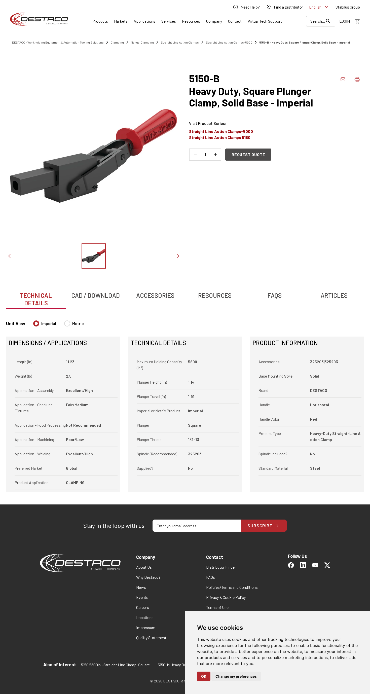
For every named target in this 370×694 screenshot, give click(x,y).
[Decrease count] (195, 155)
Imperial (48, 323)
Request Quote (248, 154)
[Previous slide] (11, 256)
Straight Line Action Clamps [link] (180, 42)
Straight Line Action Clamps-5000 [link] (229, 42)
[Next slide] (176, 256)
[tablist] (185, 296)
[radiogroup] (58, 325)
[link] (246, 7)
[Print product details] (357, 79)
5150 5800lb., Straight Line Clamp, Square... (117, 664)
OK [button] (203, 676)
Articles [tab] (334, 295)
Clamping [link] (117, 42)
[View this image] (94, 256)
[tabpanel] (185, 403)
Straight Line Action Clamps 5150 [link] (219, 137)
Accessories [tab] (155, 295)
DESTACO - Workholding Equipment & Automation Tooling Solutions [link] (58, 42)
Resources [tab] (215, 295)
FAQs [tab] (275, 295)
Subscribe (259, 525)
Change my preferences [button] (236, 676)
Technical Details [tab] (36, 299)
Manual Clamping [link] (142, 42)
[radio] (36, 323)
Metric (78, 323)
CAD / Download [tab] (95, 295)
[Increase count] (215, 155)
